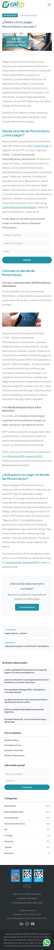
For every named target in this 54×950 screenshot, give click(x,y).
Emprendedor (10, 15)
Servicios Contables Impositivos (27, 894)
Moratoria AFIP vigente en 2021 (25, 456)
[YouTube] (33, 924)
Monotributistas (27, 817)
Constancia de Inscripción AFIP (22, 562)
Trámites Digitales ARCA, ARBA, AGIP (27, 903)
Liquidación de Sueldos (27, 898)
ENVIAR (27, 260)
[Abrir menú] (49, 4)
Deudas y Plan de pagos (14, 755)
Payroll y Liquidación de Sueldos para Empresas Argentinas (24, 710)
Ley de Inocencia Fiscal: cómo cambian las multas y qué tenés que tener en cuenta (25, 700)
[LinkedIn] (21, 924)
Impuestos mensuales (13, 750)
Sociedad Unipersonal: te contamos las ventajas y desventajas (25, 720)
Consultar (27, 787)
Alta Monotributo (11, 740)
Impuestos (27, 853)
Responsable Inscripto (27, 812)
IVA (27, 829)
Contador (27, 835)
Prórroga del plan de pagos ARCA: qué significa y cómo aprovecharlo (24, 690)
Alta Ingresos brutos (13, 745)
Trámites (27, 847)
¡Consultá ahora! (27, 607)
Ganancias (27, 841)
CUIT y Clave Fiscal (37, 145)
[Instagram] (27, 924)
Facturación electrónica (27, 823)
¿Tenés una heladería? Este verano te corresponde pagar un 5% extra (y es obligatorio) (25, 671)
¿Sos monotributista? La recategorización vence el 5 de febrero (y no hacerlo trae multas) (26, 680)
